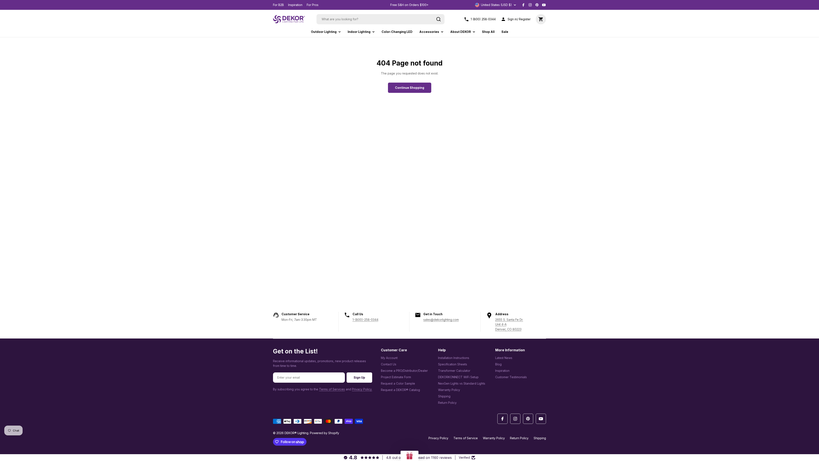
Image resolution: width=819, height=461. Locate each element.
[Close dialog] (487, 182)
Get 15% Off (437, 253)
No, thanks (437, 266)
